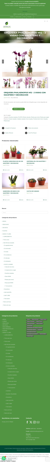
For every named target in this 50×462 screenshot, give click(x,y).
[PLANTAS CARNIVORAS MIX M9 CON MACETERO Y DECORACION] (13, 151)
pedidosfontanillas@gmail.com (31, 14)
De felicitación (7, 261)
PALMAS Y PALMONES (11, 394)
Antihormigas (30, 336)
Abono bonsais (35, 319)
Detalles (21, 199)
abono (28, 319)
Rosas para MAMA (9, 282)
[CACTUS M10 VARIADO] (37, 181)
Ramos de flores (7, 301)
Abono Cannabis (30, 321)
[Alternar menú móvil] (47, 21)
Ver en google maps (30, 439)
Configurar (13, 461)
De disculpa (7, 258)
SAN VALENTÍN (7, 292)
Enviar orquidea (29, 119)
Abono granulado (30, 323)
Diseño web (25, 450)
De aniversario (7, 248)
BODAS (4, 221)
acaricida (40, 329)
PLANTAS (20, 117)
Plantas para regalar (44, 117)
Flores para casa (8, 338)
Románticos (7, 289)
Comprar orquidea (12, 119)
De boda (6, 251)
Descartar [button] (25, 11)
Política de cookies (29, 448)
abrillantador (29, 325)
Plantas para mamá (35, 117)
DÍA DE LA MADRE (8, 264)
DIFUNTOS (5, 227)
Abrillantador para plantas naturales (34, 327)
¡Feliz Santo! (7, 298)
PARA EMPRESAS (7, 327)
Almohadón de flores (31, 331)
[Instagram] (34, 422)
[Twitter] (31, 422)
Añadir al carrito (18, 108)
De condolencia (7, 254)
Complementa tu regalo (10, 270)
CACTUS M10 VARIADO (33, 191)
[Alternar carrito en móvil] (44, 21)
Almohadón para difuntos (32, 333)
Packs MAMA (8, 276)
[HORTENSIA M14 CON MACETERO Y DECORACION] (37, 151)
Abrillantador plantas (31, 329)
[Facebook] (27, 422)
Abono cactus (43, 319)
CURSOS (5, 321)
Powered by (6, 460)
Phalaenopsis (7, 120)
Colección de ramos (9, 266)
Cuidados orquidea (21, 119)
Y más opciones (8, 286)
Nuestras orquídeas (13, 117)
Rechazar (8, 461)
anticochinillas (43, 333)
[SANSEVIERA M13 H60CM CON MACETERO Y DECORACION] (13, 181)
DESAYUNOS (6, 224)
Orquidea (45, 119)
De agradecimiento (8, 245)
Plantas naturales (27, 117)
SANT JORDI (7, 295)
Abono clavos (39, 321)
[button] (4, 458)
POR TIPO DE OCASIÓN (9, 242)
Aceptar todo (3, 461)
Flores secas (6, 239)
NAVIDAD (8, 390)
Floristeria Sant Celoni (38, 119)
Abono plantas (40, 323)
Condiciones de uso (38, 448)
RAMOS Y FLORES (7, 234)
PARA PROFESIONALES (8, 328)
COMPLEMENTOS (8, 236)
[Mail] (38, 422)
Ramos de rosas (7, 305)
